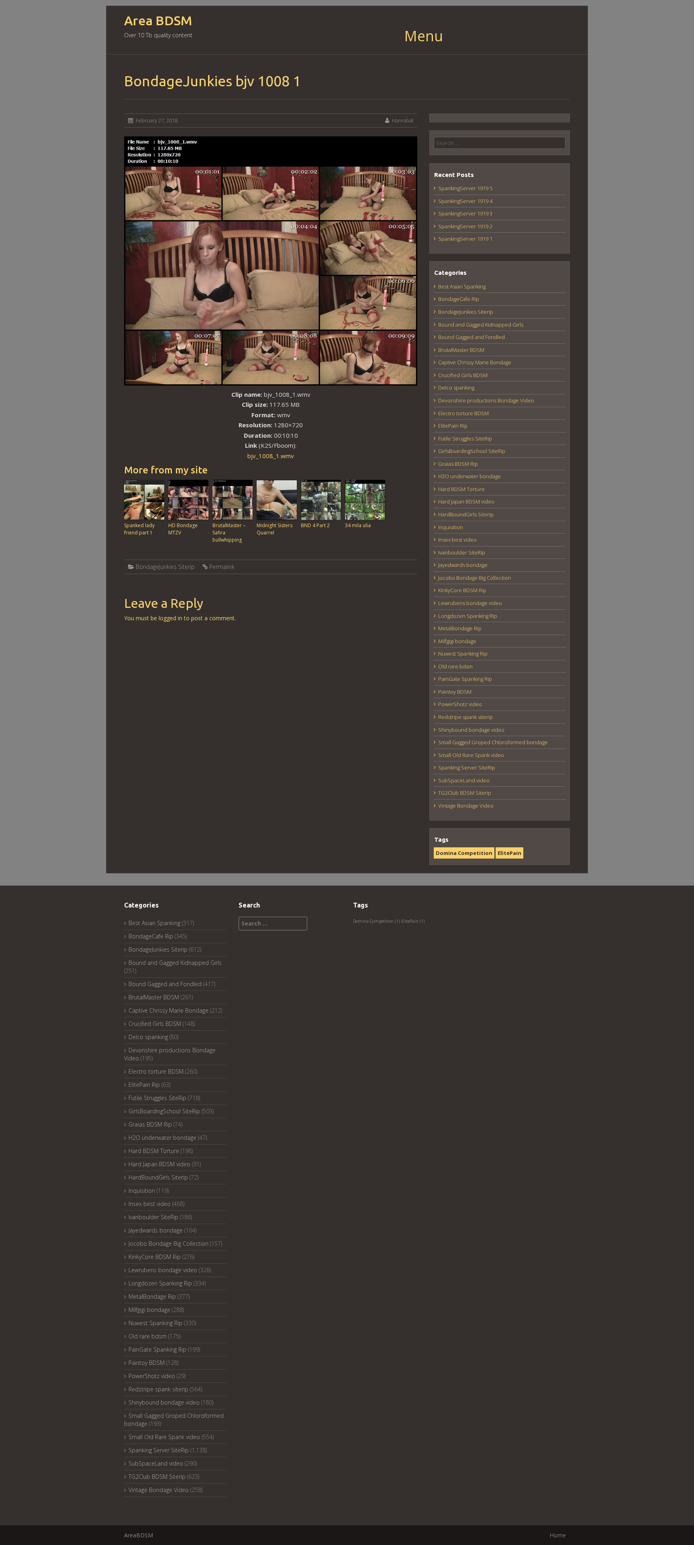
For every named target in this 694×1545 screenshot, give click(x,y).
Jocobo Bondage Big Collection (474, 577)
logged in (170, 618)
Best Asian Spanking (462, 286)
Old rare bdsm (455, 666)
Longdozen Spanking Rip (467, 615)
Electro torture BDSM (463, 413)
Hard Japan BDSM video (466, 501)
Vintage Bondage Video (466, 805)
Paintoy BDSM (455, 691)
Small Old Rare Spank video (471, 755)
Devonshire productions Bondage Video (486, 400)
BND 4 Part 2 (315, 525)
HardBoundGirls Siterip (466, 514)
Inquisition (450, 527)
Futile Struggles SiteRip (465, 438)
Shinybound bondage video (471, 729)
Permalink (222, 566)
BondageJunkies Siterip (165, 566)
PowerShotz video (460, 704)
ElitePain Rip (452, 425)
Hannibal (402, 120)
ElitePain (509, 853)
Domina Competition (464, 853)
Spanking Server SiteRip (466, 767)
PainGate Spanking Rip (465, 678)
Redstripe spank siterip (465, 717)
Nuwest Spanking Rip (463, 653)
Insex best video (457, 539)
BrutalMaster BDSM (461, 349)
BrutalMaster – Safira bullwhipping (228, 532)
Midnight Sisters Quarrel (274, 529)
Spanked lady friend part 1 (139, 529)
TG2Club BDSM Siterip (464, 792)
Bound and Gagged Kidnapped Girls (480, 324)
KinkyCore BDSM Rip (462, 590)
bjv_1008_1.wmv (270, 456)
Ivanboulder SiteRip (461, 552)
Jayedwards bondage (463, 564)
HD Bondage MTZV (183, 529)
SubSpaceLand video (464, 780)
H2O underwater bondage (469, 476)
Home (558, 1535)
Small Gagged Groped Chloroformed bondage (493, 742)
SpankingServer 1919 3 (465, 213)
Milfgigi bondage (457, 641)
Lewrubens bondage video (470, 603)
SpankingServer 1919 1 (465, 238)
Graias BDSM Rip (458, 463)
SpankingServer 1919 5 (465, 188)
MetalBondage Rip (460, 628)
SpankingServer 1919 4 (465, 201)
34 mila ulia (358, 525)
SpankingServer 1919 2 (465, 226)
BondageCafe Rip (458, 299)
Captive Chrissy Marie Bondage (474, 362)
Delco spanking (456, 387)
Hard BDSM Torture (461, 489)
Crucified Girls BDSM (463, 375)
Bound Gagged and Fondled (471, 337)
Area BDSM (158, 21)
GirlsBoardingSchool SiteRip (471, 451)
